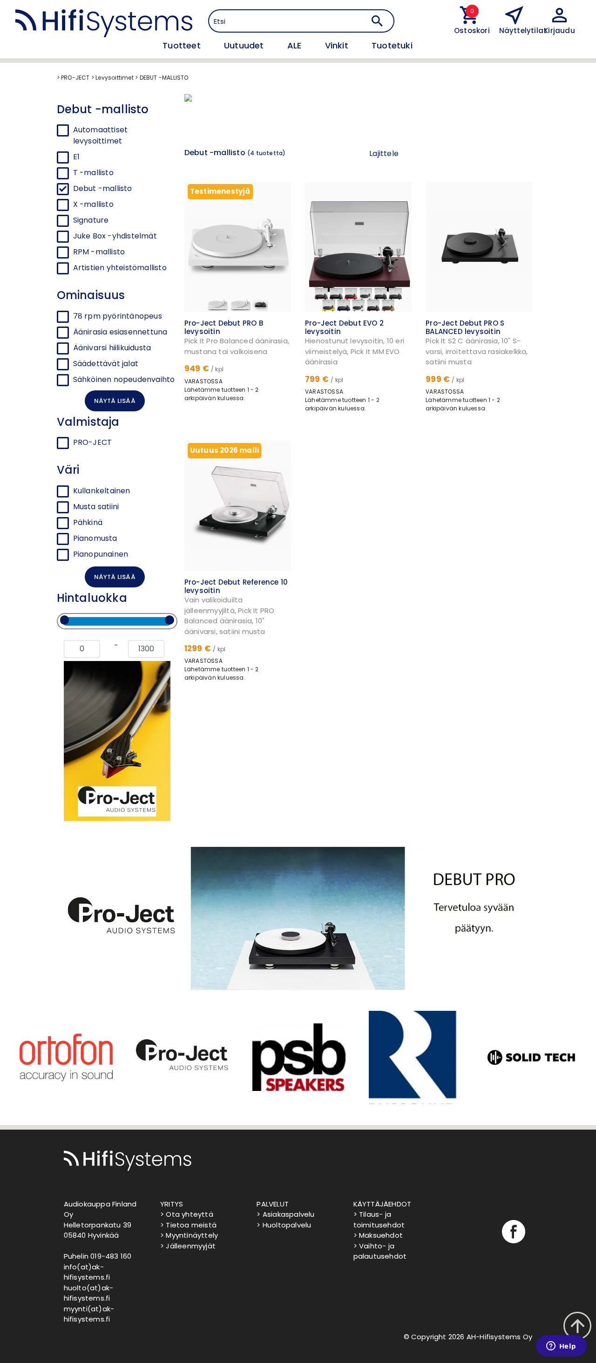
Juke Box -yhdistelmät (115, 236)
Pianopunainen (101, 554)
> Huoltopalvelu (284, 1225)
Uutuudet (245, 45)
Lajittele (384, 153)
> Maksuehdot (378, 1235)
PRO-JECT (92, 442)
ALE (295, 45)
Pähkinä (87, 522)
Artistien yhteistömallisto (120, 267)
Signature (91, 220)
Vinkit (338, 45)
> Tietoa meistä (188, 1225)
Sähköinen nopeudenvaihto (124, 379)
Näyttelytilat (523, 30)
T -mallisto (93, 172)
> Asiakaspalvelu (285, 1214)
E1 (76, 156)
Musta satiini (96, 506)
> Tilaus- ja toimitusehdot (379, 1219)
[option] (65, 1057)
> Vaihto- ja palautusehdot (380, 1251)
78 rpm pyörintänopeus (117, 316)
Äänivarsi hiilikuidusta (112, 347)
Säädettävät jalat (105, 363)
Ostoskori (469, 30)
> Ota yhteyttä (186, 1214)
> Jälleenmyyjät (188, 1246)
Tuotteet (183, 45)
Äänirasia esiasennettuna (120, 332)
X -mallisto (93, 204)
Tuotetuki (392, 45)
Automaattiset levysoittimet (100, 135)
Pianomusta (95, 538)
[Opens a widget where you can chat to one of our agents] (561, 1346)
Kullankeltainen (101, 490)
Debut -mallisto (102, 188)
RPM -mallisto (99, 251)
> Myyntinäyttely (189, 1235)
